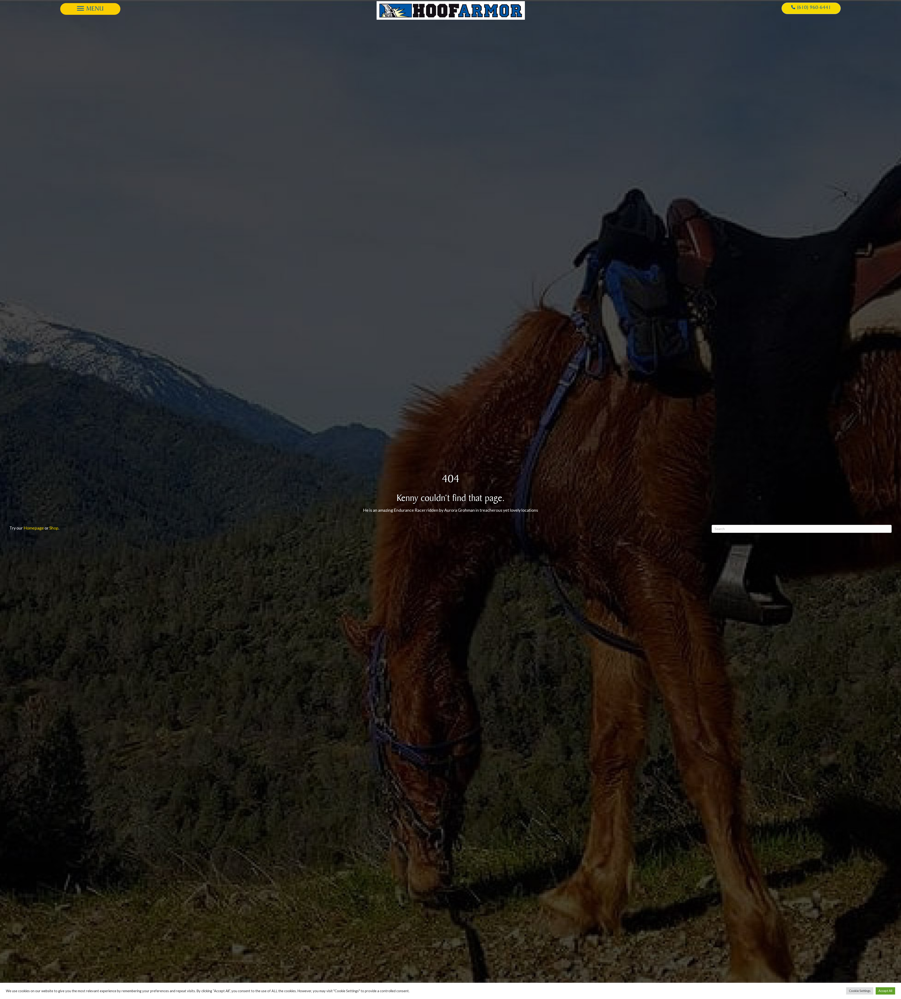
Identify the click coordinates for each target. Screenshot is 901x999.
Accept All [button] (885, 991)
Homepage (33, 527)
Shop (53, 527)
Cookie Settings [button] (859, 991)
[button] (90, 8)
